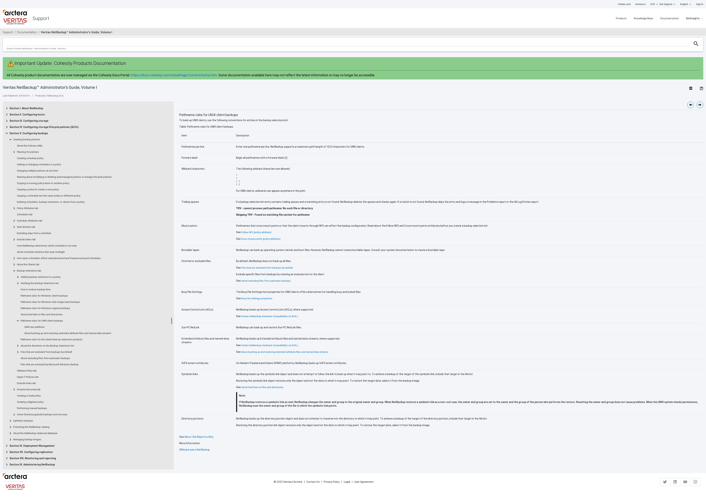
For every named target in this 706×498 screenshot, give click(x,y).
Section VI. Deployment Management (32, 445)
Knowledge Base (643, 18)
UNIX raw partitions (34, 327)
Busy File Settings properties (256, 298)
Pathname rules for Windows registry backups (45, 308)
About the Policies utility (29, 145)
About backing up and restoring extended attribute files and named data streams (67, 333)
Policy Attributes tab (27, 208)
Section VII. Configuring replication (31, 452)
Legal (347, 482)
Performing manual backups (32, 408)
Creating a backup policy (30, 158)
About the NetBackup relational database (35, 433)
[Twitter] (665, 482)
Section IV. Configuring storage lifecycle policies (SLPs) (44, 127)
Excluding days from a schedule (34, 233)
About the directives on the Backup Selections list (47, 345)
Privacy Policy (332, 482)
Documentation (669, 18)
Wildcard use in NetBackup (194, 449)
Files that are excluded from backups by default (46, 352)
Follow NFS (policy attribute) (256, 232)
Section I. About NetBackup (26, 108)
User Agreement (364, 482)
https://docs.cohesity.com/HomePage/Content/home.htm (174, 75)
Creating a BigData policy (30, 402)
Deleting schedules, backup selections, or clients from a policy (51, 202)
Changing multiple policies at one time (37, 170)
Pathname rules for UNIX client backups (42, 320)
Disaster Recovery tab (28, 389)
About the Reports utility (198, 436)
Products (621, 18)
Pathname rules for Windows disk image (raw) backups (50, 302)
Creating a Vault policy (29, 395)
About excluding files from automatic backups (45, 358)
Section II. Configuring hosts (27, 114)
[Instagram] (695, 482)
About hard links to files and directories (42, 314)
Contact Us (313, 482)
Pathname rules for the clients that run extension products (52, 339)
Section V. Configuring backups (29, 133)
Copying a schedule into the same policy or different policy (48, 195)
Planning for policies (28, 152)
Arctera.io (640, 4)
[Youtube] (685, 482)
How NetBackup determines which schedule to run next (47, 245)
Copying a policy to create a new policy (38, 189)
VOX (652, 4)
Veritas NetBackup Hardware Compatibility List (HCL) (269, 316)
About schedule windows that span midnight (41, 252)
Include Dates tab (26, 239)
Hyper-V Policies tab (28, 377)
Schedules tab (25, 214)
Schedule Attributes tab (29, 220)
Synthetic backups (23, 420)
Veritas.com (624, 4)
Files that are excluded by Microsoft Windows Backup (50, 364)
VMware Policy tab (27, 370)
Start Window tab (26, 227)
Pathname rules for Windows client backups (44, 295)
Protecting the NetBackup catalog (31, 427)
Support (8, 32)
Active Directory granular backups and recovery (42, 414)
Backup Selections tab (29, 270)
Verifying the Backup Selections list (40, 283)
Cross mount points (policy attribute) (260, 238)
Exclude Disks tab (26, 383)
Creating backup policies (26, 139)
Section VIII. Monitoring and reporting (33, 458)
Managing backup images (27, 439)
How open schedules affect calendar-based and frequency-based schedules (59, 258)
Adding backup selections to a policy (40, 277)
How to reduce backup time (36, 289)
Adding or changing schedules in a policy (39, 164)
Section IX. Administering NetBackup (32, 464)
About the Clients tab (28, 264)
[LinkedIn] (675, 482)
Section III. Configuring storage (29, 120)
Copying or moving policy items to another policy (43, 183)
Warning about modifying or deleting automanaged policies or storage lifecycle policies (64, 177)
